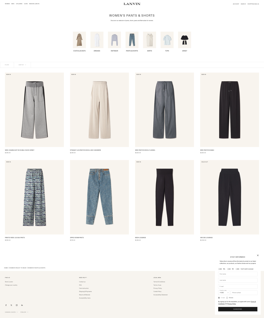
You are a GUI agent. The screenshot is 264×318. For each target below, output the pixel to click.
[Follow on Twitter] (11, 305)
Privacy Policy (231, 304)
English (23, 312)
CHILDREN (19, 3)
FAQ (80, 285)
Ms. (224, 269)
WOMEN (7, 3)
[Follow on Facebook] (6, 305)
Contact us (82, 282)
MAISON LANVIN (34, 3)
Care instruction (84, 288)
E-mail (223, 297)
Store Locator (9, 282)
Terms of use (157, 285)
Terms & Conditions (159, 282)
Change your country (11, 285)
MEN (12, 3)
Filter (7, 65)
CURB (26, 3)
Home (6, 267)
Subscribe (237, 309)
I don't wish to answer (247, 269)
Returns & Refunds (84, 295)
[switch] (220, 269)
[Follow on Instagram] (17, 305)
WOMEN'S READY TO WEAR (17, 267)
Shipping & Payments (85, 291)
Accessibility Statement (160, 295)
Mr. (233, 269)
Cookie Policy (157, 291)
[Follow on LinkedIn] (22, 305)
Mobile (231, 297)
